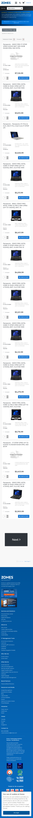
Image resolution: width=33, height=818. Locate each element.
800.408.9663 (4, 731)
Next (15, 539)
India (2, 723)
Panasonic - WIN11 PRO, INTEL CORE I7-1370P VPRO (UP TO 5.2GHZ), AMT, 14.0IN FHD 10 (14, 245)
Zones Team (4, 658)
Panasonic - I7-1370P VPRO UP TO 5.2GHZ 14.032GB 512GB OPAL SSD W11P (16, 444)
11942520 (5, 308)
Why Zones (4, 627)
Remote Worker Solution (7, 668)
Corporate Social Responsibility (9, 631)
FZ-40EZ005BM (7, 424)
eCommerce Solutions (7, 641)
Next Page (27, 561)
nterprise (3, 648)
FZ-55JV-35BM (6, 384)
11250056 (5, 508)
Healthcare (4, 711)
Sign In (28, 2)
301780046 (6, 69)
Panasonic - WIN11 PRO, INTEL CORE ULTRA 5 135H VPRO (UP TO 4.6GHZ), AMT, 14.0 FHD (15, 405)
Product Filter (8, 30)
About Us (4, 624)
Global (3, 716)
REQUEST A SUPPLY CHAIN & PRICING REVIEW (16, 22)
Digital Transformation (6, 670)
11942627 (5, 189)
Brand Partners (5, 681)
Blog (2, 693)
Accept (16, 813)
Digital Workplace (5, 617)
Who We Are (5, 654)
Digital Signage (5, 675)
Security (3, 619)
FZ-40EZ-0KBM (7, 224)
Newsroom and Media (7, 687)
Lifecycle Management (7, 666)
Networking (4, 615)
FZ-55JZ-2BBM (6, 264)
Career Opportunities (6, 629)
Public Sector (4, 709)
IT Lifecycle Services (6, 621)
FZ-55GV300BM (7, 304)
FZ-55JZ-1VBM (6, 463)
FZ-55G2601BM (6, 503)
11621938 (5, 348)
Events (3, 699)
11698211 (5, 229)
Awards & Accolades (6, 692)
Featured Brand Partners (7, 683)
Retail (2, 713)
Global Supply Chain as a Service (9, 672)
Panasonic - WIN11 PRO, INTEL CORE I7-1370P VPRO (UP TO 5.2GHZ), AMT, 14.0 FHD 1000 (14, 166)
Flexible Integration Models (8, 650)
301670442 (6, 269)
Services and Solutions (8, 611)
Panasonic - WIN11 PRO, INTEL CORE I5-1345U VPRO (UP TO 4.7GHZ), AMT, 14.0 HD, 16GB (14, 484)
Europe (3, 721)
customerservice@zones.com (9, 732)
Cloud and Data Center (7, 614)
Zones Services (5, 664)
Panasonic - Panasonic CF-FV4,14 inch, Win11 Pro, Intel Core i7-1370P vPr (16, 126)
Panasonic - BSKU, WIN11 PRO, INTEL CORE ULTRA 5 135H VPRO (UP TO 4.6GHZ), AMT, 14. (15, 205)
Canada (3, 719)
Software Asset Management (8, 677)
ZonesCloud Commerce (7, 644)
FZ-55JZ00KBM (7, 344)
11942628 (5, 109)
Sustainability (4, 634)
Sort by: (8, 8)
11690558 (5, 468)
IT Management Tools (7, 638)
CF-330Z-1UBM (6, 65)
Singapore (4, 724)
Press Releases (5, 703)
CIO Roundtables (5, 697)
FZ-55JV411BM (6, 185)
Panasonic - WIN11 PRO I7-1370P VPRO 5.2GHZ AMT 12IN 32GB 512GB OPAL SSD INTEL (15, 46)
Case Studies (4, 695)
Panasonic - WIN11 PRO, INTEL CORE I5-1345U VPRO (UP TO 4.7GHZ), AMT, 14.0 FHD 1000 (14, 86)
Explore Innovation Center (8, 701)
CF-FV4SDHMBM (7, 145)
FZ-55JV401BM (6, 105)
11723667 (5, 428)
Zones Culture (4, 656)
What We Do (5, 662)
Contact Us (4, 728)
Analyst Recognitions (6, 690)
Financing (3, 633)
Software (3, 673)
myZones (3, 643)
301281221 (5, 149)
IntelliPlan (3, 646)
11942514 (5, 388)
